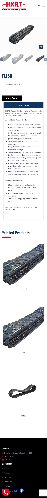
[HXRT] (14, 6)
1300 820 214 (9, 456)
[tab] (23, 105)
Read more (23, 300)
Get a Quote (11, 98)
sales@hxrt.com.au (12, 460)
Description (23, 105)
